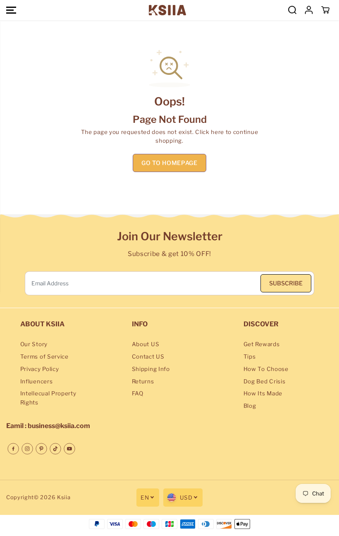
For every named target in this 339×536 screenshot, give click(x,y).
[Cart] (325, 9)
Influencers (36, 381)
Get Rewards (261, 344)
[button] (11, 10)
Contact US (148, 356)
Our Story (34, 344)
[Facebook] (13, 449)
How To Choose (266, 369)
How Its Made (263, 393)
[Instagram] (27, 449)
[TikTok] (55, 449)
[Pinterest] (41, 449)
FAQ (137, 393)
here (217, 132)
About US (145, 344)
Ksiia (63, 497)
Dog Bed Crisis (265, 381)
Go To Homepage (169, 162)
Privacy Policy (39, 369)
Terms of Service (44, 356)
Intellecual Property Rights (48, 398)
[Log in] (308, 9)
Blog (250, 405)
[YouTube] (69, 449)
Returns (143, 381)
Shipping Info (151, 369)
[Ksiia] (167, 10)
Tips (250, 356)
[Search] (292, 9)
